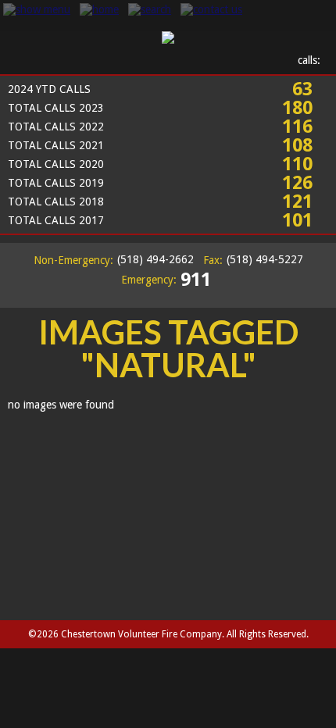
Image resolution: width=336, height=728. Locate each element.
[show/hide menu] (36, 9)
